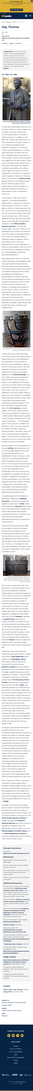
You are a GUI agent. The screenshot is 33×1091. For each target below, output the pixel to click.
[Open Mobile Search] (29, 15)
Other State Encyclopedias (15, 1057)
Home (3, 22)
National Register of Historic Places (14, 831)
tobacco (12, 640)
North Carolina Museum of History (14, 818)
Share (11, 43)
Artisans (4, 1002)
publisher (6, 68)
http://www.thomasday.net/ (12, 921)
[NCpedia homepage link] (6, 14)
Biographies (11, 1002)
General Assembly (19, 374)
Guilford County (24, 178)
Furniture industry (9, 924)
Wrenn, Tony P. (6, 36)
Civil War (10, 448)
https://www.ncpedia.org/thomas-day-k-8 (16, 853)
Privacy (15, 1060)
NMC (21, 1083)
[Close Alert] (32, 1)
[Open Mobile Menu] (26, 15)
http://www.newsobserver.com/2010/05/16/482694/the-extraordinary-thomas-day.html (16, 962)
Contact (15, 1046)
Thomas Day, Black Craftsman (13, 944)
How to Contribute (16, 1049)
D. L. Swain (20, 685)
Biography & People (11, 22)
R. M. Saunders (15, 408)
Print (6, 43)
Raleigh (6, 801)
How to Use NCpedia (15, 1052)
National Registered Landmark (15, 833)
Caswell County (8, 619)
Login (15, 1054)
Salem (22, 504)
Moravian (18, 506)
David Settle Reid (17, 656)
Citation (18, 43)
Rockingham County (18, 659)
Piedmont (18, 616)
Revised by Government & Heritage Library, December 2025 (15, 39)
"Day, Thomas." (18, 989)
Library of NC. (7, 992)
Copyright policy (21, 1081)
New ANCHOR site (16, 9)
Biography (5, 1015)
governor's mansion (9, 667)
